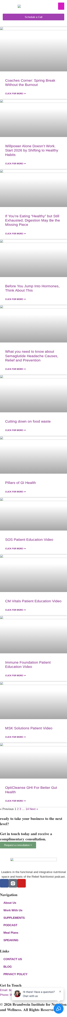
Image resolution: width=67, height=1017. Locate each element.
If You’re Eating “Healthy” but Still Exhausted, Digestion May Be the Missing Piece (32, 220)
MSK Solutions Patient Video (28, 728)
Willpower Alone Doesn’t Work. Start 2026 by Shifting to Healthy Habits (31, 150)
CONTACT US (12, 959)
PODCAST (10, 925)
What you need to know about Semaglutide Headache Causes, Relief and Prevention (31, 355)
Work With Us (12, 910)
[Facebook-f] (4, 883)
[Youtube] (21, 883)
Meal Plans (10, 932)
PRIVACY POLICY (15, 974)
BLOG (7, 966)
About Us (9, 902)
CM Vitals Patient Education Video (33, 601)
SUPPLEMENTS (14, 917)
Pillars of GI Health (20, 483)
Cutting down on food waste (28, 421)
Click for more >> (15, 93)
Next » (34, 809)
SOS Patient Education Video (29, 539)
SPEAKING (10, 940)
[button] (61, 6)
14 (27, 809)
